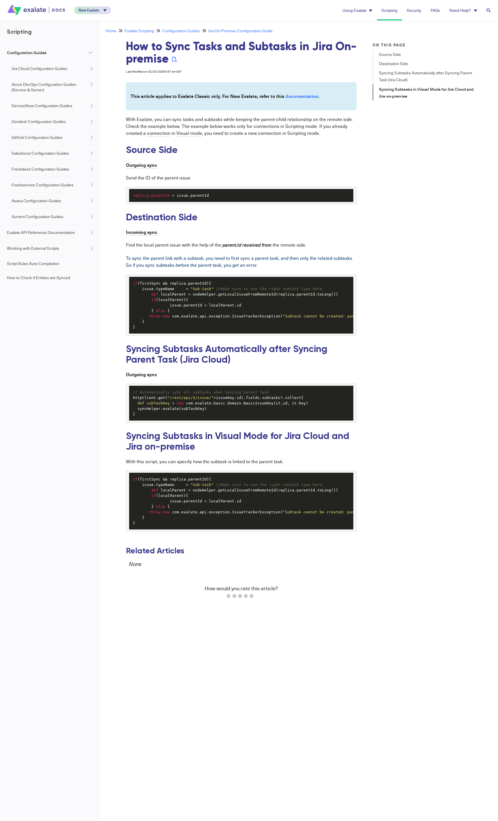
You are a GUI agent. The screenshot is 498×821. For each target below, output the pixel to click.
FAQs (435, 10)
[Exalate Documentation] (37, 10)
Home (110, 30)
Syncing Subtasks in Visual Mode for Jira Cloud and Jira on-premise (426, 92)
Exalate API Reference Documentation (41, 232)
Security (414, 10)
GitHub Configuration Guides (37, 137)
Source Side (390, 54)
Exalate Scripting (139, 30)
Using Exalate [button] (354, 10)
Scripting (389, 10)
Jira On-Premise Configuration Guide (240, 30)
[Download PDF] (174, 59)
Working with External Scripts (33, 248)
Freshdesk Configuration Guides (40, 169)
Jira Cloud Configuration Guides (39, 68)
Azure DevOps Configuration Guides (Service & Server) (44, 87)
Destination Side (393, 63)
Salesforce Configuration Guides (40, 153)
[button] (92, 10)
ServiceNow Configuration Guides (42, 105)
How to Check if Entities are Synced (38, 277)
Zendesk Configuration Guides (39, 121)
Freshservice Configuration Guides (42, 185)
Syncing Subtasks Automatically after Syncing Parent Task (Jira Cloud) (425, 76)
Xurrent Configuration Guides (37, 216)
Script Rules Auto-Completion (33, 263)
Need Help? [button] (460, 10)
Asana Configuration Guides (36, 200)
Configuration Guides (26, 52)
